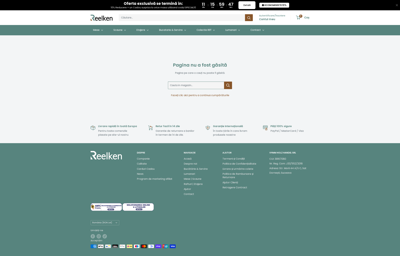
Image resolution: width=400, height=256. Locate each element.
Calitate (142, 164)
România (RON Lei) (102, 222)
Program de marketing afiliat (154, 179)
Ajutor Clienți (230, 182)
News (140, 174)
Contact (189, 194)
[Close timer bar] (397, 5)
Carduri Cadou (146, 169)
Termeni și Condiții (233, 159)
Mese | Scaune (192, 179)
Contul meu (267, 19)
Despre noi (190, 164)
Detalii (246, 5)
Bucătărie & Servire (196, 169)
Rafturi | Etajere (193, 184)
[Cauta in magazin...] (228, 85)
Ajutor (187, 189)
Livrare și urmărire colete (237, 169)
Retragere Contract (234, 187)
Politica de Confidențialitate (239, 164)
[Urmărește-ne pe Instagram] (99, 236)
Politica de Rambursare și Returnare (237, 175)
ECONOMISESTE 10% (276, 5)
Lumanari (189, 174)
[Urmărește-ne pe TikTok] (104, 236)
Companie (143, 159)
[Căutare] (249, 17)
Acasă (188, 159)
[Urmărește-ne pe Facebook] (93, 236)
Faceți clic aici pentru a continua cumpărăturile (200, 95)
